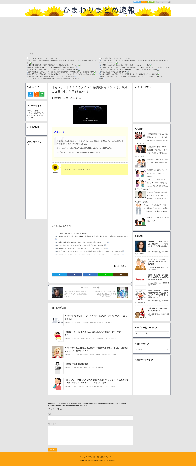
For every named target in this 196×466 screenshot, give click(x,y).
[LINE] (105, 274)
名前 (49, 414)
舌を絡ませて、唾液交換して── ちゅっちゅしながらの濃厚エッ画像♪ (53, 69)
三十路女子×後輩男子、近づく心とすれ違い (72, 233)
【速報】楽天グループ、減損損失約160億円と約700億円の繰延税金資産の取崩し (158, 277)
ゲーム (78, 98)
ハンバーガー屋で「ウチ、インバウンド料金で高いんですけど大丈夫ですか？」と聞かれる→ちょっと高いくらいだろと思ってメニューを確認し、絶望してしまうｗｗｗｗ (134, 68)
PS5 (118, 266)
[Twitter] (59, 274)
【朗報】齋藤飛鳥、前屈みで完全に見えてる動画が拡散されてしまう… (53, 65)
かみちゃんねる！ (33, 111)
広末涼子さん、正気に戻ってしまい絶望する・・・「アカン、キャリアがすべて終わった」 (60, 74)
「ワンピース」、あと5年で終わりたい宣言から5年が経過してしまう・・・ (55, 78)
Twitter (71, 98)
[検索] (169, 2)
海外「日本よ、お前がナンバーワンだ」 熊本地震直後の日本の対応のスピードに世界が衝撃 (61, 72)
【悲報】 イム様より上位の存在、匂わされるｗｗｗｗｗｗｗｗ (123, 65)
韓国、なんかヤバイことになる (112, 72)
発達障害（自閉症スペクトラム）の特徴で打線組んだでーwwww (157, 173)
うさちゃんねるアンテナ (36, 113)
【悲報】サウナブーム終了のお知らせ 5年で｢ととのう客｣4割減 (51, 76)
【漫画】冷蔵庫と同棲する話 (76, 363)
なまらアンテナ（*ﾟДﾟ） (36, 115)
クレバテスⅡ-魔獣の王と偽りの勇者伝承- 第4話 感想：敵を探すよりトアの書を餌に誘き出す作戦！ (92, 236)
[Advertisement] (98, 34)
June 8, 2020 (95, 152)
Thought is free (110, 460)
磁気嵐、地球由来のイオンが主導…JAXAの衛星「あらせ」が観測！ (52, 67)
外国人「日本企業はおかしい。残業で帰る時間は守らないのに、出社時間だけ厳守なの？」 (133, 76)
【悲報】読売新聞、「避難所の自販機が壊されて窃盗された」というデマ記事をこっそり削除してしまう (158, 293)
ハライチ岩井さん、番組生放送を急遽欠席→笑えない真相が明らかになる (127, 74)
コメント (52, 424)
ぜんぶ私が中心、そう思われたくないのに (116, 58)
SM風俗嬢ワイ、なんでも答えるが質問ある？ (157, 309)
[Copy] (120, 274)
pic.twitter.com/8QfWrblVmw (102, 148)
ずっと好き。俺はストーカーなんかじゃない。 (45, 58)
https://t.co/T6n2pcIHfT (78, 148)
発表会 (123, 266)
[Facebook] (74, 274)
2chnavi (30, 117)
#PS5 (89, 148)
